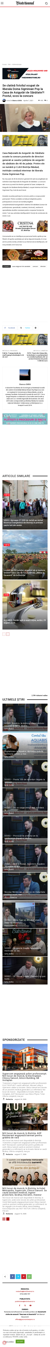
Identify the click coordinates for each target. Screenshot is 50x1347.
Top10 (6, 495)
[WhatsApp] (29, 1276)
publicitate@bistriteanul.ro (25, 1301)
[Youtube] (30, 1305)
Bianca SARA (17, 100)
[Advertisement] (25, 34)
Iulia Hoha (9, 729)
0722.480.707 (25, 1294)
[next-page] (7, 634)
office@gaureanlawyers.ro (25, 1319)
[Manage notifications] (4, 1343)
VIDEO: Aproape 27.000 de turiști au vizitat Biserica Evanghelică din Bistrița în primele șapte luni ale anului (23, 522)
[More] (35, 327)
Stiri (9, 64)
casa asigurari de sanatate (21, 266)
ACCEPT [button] (20, 1341)
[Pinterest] (23, 1276)
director (43, 266)
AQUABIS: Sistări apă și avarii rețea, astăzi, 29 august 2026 (25, 621)
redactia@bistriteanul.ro (25, 1291)
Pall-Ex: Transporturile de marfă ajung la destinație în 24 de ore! (13, 355)
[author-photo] (4, 1099)
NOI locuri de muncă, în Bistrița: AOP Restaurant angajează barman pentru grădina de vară (22, 1135)
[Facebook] (12, 1276)
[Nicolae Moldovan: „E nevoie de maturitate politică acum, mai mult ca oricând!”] (25, 886)
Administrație (16, 64)
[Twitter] (18, 1276)
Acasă (4, 64)
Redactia (9, 1099)
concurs (35, 266)
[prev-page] (3, 634)
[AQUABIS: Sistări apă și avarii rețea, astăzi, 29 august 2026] (25, 604)
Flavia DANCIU (10, 898)
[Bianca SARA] (4, 100)
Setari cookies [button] (9, 1341)
